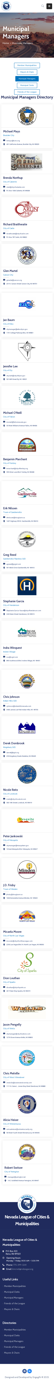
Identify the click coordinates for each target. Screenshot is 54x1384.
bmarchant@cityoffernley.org (17, 468)
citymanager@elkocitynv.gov (17, 329)
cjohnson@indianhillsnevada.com (18, 706)
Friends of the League (14, 1303)
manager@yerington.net (16, 1177)
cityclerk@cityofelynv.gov (15, 376)
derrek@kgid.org (12, 753)
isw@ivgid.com (12, 657)
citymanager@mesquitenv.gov (17, 846)
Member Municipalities (15, 1286)
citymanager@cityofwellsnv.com (18, 1034)
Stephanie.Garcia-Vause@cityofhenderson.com (23, 611)
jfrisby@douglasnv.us (14, 894)
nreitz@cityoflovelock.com (16, 799)
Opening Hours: (13, 1258)
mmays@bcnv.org (13, 141)
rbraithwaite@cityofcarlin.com (17, 234)
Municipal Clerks (12, 1292)
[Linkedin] (29, 1371)
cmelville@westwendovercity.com (19, 1083)
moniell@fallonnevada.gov (16, 422)
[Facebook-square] (24, 1371)
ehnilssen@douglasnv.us (15, 518)
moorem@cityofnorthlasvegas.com (19, 941)
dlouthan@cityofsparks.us (16, 987)
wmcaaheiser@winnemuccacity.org (19, 1129)
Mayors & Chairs (12, 1309)
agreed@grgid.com (13, 564)
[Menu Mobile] (49, 6)
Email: (19, 1269)
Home (6, 43)
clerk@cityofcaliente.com (15, 187)
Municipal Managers (13, 1297)
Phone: (16, 1265)
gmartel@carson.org (14, 280)
